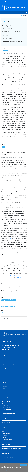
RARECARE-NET (12, 225)
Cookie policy (5, 368)
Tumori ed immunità (6, 35)
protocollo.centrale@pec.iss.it (11, 355)
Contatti (4, 366)
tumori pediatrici (13, 256)
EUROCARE (18, 278)
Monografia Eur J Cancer (16, 276)
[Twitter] (2, 319)
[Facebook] (5, 319)
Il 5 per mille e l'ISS (6, 422)
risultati (9, 238)
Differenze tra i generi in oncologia (10, 38)
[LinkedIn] (7, 319)
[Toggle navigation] (2, 12)
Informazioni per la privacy (8, 364)
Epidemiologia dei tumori (8, 26)
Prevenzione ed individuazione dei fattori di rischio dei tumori (13, 42)
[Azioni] (2, 2)
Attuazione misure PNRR (8, 377)
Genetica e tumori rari (7, 28)
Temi (20, 15)
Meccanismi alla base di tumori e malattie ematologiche (11, 32)
